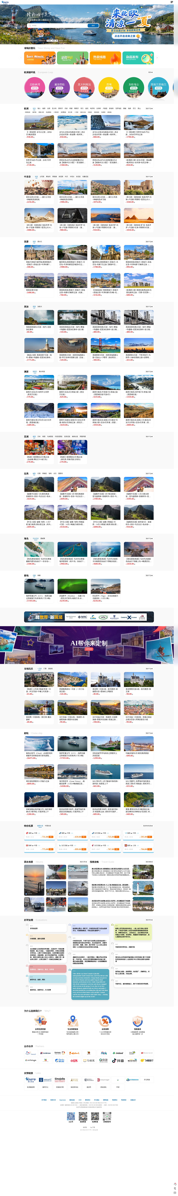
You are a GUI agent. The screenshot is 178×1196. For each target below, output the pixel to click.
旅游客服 (83, 1122)
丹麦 (66, 108)
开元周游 (147, 1079)
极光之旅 (83, 112)
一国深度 (56, 112)
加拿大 (40, 306)
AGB (80, 1100)
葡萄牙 (76, 108)
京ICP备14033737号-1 (101, 1103)
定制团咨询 (107, 1122)
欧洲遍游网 (31, 1087)
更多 (149, 72)
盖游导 (89, 1087)
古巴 (54, 473)
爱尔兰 (40, 241)
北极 (34, 575)
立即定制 (89, 649)
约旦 (66, 176)
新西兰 (35, 371)
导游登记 (114, 1100)
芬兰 (134, 108)
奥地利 (111, 108)
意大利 (54, 108)
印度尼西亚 (58, 436)
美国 (34, 306)
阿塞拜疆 (83, 436)
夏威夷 (43, 538)
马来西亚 (50, 436)
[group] (40, 57)
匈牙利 (92, 108)
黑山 (139, 108)
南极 (39, 575)
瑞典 (129, 108)
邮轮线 (109, 112)
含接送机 (96, 112)
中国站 (80, 1103)
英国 (34, 241)
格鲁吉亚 (75, 436)
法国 (48, 108)
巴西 (39, 473)
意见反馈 (95, 1130)
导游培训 (123, 1100)
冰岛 (34, 108)
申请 (117, 1087)
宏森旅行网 (60, 1087)
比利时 (99, 108)
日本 (39, 436)
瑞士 (39, 108)
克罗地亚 (118, 108)
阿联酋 (54, 176)
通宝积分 (87, 1100)
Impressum (63, 1100)
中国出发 (48, 826)
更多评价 (148, 920)
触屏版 (85, 1127)
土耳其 (42, 176)
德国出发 (40, 826)
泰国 (34, 436)
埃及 (36, 176)
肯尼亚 (78, 176)
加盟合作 (133, 1100)
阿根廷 (44, 473)
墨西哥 (60, 473)
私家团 (103, 112)
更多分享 (82, 862)
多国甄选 (63, 112)
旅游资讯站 (74, 1087)
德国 (43, 108)
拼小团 (70, 112)
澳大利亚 (42, 371)
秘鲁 (34, 473)
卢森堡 (105, 108)
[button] (157, 58)
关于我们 (44, 1100)
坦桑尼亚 (85, 176)
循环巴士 (45, 1087)
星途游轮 (103, 1087)
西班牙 (60, 108)
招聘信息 (105, 1100)
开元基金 (96, 1100)
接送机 (50, 668)
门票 (44, 668)
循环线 (34, 112)
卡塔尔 (72, 176)
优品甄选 (48, 112)
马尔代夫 (36, 538)
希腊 (70, 108)
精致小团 (41, 112)
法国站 (77, 1103)
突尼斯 (61, 176)
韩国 (43, 436)
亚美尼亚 (67, 436)
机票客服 (95, 1122)
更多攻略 (148, 862)
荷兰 (82, 108)
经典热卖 (27, 112)
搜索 (93, 25)
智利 (50, 473)
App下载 (92, 1127)
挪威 (124, 108)
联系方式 (53, 1100)
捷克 (86, 108)
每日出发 (146, 7)
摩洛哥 (48, 176)
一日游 (76, 112)
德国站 (73, 1103)
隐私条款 (72, 1100)
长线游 (90, 112)
